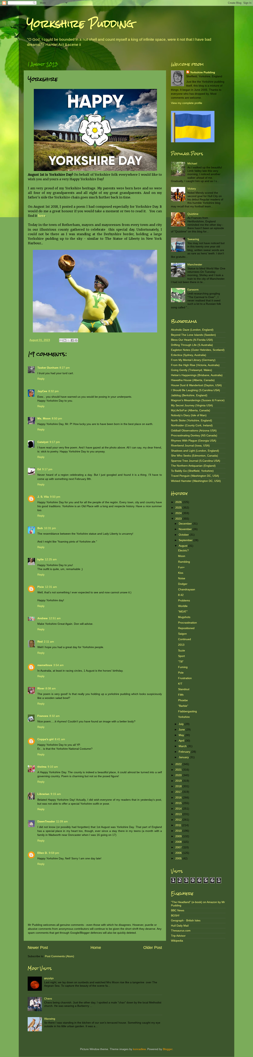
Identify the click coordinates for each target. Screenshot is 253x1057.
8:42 (181, 594)
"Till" (180, 661)
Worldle (183, 606)
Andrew (42, 618)
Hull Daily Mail (180, 925)
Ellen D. (42, 852)
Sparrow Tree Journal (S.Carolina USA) (195, 460)
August (183, 545)
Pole (181, 672)
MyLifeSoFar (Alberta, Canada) (190, 410)
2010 (178, 830)
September (186, 540)
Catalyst (42, 442)
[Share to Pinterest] (76, 340)
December (186, 523)
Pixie (40, 586)
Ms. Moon (44, 418)
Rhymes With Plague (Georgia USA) (193, 440)
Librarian (43, 794)
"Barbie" (183, 705)
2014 (178, 808)
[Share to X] (69, 340)
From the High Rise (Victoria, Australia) (195, 365)
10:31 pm (50, 528)
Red (40, 641)
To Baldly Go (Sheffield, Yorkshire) (192, 470)
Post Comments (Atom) (59, 956)
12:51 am (55, 618)
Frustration (185, 678)
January (184, 757)
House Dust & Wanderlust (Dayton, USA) (196, 385)
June (182, 729)
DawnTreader (46, 821)
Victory (191, 188)
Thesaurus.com (181, 930)
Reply (40, 378)
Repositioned (186, 628)
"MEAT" (183, 611)
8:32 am (54, 715)
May (182, 735)
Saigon (182, 633)
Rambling (184, 561)
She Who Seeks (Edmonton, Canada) (194, 455)
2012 (178, 819)
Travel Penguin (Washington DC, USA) (195, 475)
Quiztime (192, 213)
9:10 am (53, 766)
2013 (181, 644)
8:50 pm (57, 418)
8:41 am (60, 739)
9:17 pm (55, 442)
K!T (180, 683)
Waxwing (49, 1018)
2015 (178, 803)
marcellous (44, 665)
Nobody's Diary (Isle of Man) (189, 415)
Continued (184, 639)
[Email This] (61, 340)
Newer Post (38, 947)
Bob (40, 528)
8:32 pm (53, 391)
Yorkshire (184, 716)
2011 (178, 825)
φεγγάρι (49, 978)
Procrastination (187, 622)
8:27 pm (64, 367)
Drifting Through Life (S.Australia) (192, 344)
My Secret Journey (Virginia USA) (192, 405)
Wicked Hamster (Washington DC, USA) (196, 480)
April (182, 740)
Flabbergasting (187, 711)
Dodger (182, 583)
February (185, 751)
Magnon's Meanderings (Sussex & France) (198, 400)
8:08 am (50, 688)
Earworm (193, 289)
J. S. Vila (43, 496)
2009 (178, 836)
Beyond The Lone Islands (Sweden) (193, 334)
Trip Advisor (178, 935)
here (41, 216)
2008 (178, 841)
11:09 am (62, 821)
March (183, 746)
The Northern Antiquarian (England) (193, 465)
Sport (181, 656)
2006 (178, 852)
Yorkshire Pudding (80, 23)
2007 (178, 847)
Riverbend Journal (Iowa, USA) (190, 445)
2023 (178, 518)
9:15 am (56, 794)
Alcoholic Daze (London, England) (192, 329)
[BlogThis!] (65, 340)
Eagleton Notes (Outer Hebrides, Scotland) (198, 349)
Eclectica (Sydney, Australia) (188, 355)
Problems (184, 600)
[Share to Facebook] (72, 340)
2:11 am (49, 641)
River (40, 688)
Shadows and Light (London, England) (195, 450)
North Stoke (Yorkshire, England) (191, 420)
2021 (178, 769)
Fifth (181, 694)
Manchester (194, 264)
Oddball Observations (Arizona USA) (194, 430)
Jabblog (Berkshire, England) (189, 395)
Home (96, 947)
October (184, 534)
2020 (178, 775)
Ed (39, 469)
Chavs (48, 998)
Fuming (183, 667)
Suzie (181, 650)
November (186, 529)
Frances (42, 715)
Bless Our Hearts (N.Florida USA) (192, 339)
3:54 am (58, 665)
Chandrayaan (186, 589)
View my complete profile (186, 103)
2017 (178, 791)
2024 (178, 513)
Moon (181, 556)
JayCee (42, 391)
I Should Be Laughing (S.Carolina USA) (195, 390)
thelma (41, 766)
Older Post (152, 947)
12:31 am (51, 586)
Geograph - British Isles (185, 920)
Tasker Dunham (47, 367)
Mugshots (184, 617)
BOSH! (175, 915)
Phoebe (183, 700)
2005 (178, 858)
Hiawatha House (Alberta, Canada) (193, 380)
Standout (183, 689)
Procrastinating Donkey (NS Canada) (194, 435)
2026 (178, 502)
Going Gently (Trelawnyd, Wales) (191, 370)
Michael (192, 163)
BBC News (177, 910)
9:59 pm (54, 852)
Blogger (167, 1049)
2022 (178, 764)
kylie (40, 559)
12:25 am (51, 559)
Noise (181, 578)
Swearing (193, 239)
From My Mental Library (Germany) (193, 359)
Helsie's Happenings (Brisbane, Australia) (197, 375)
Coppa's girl (45, 739)
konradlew (139, 1049)
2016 (178, 797)
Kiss (180, 572)
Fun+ (181, 567)
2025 (178, 507)
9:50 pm (55, 496)
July (181, 724)
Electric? (183, 550)
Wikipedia (177, 940)
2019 (178, 780)
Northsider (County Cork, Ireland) (192, 425)
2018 (178, 786)
